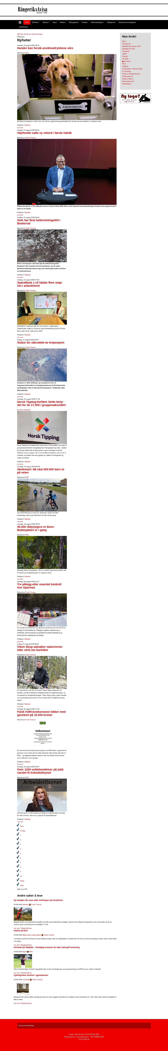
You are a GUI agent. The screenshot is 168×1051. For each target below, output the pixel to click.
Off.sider (35, 22)
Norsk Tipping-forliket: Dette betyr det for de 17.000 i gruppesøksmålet (41, 403)
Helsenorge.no (127, 76)
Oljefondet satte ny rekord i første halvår (44, 132)
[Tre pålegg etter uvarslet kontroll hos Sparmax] (42, 610)
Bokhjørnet (111, 22)
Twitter (124, 54)
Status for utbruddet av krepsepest (40, 342)
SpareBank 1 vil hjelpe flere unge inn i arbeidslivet (39, 284)
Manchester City (128, 81)
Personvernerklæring (26, 1025)
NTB (26, 53)
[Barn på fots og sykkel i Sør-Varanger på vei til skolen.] (42, 495)
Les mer (20, 128)
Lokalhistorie (23, 27)
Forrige (22, 831)
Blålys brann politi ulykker (32, 935)
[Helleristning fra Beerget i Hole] (42, 246)
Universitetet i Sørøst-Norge (132, 69)
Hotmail (125, 56)
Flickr (124, 64)
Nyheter (27, 125)
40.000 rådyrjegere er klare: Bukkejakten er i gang (35, 528)
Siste (22, 885)
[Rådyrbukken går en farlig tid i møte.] (42, 552)
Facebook (125, 51)
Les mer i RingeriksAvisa (23, 928)
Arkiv (27, 22)
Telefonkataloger (97, 22)
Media (62, 22)
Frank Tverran (30, 138)
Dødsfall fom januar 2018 (131, 46)
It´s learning (126, 71)
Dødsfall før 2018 (128, 49)
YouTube (125, 59)
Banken (45, 22)
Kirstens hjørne (127, 79)
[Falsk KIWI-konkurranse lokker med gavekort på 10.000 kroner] (42, 735)
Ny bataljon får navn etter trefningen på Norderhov (38, 900)
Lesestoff (26, 979)
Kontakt (84, 22)
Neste (22, 881)
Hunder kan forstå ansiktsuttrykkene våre (45, 48)
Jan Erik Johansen (24, 410)
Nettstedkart (126, 84)
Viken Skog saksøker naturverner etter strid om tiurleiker (40, 648)
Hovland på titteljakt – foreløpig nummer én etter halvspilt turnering (47, 947)
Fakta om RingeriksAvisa (131, 74)
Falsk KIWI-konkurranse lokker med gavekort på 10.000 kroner (41, 713)
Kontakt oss (126, 44)
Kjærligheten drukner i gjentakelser (31, 975)
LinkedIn (125, 66)
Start (21, 826)
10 (21, 876)
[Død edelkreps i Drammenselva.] (42, 365)
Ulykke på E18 (21, 930)
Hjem (124, 41)
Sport (55, 22)
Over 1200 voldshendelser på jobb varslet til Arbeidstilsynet (40, 771)
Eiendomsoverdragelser (127, 22)
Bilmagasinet (73, 22)
